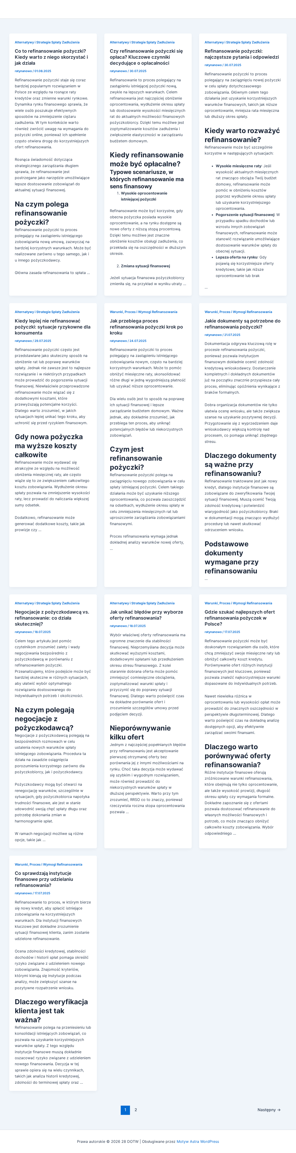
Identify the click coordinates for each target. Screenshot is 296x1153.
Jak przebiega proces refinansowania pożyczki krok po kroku (146, 327)
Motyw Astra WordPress (198, 1141)
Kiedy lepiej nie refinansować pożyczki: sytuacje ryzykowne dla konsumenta (52, 327)
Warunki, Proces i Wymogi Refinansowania (143, 312)
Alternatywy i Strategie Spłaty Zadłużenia (47, 42)
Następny (269, 1109)
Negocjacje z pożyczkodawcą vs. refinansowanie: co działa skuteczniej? (52, 618)
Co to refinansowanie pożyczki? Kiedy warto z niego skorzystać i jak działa (51, 57)
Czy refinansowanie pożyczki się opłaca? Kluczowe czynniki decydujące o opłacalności (146, 57)
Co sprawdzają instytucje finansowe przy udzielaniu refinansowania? (44, 879)
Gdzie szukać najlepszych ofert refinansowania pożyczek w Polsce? (240, 618)
